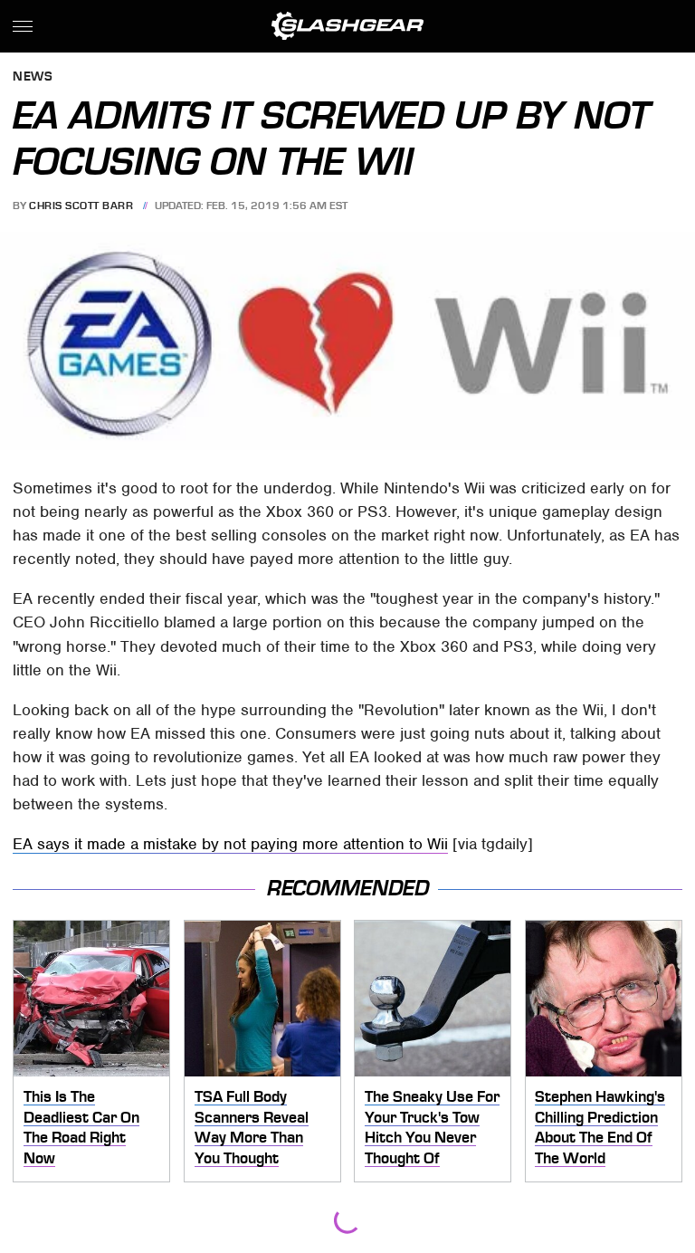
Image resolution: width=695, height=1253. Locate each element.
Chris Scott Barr (81, 205)
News (32, 77)
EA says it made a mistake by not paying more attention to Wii (230, 844)
